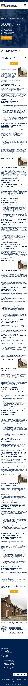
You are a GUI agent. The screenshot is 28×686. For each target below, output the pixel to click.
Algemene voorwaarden (6, 679)
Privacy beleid (19, 679)
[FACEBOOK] (14, 674)
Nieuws (13, 679)
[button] (24, 5)
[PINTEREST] (25, 674)
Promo (25, 679)
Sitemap (14, 681)
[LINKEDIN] (18, 674)
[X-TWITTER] (21, 674)
